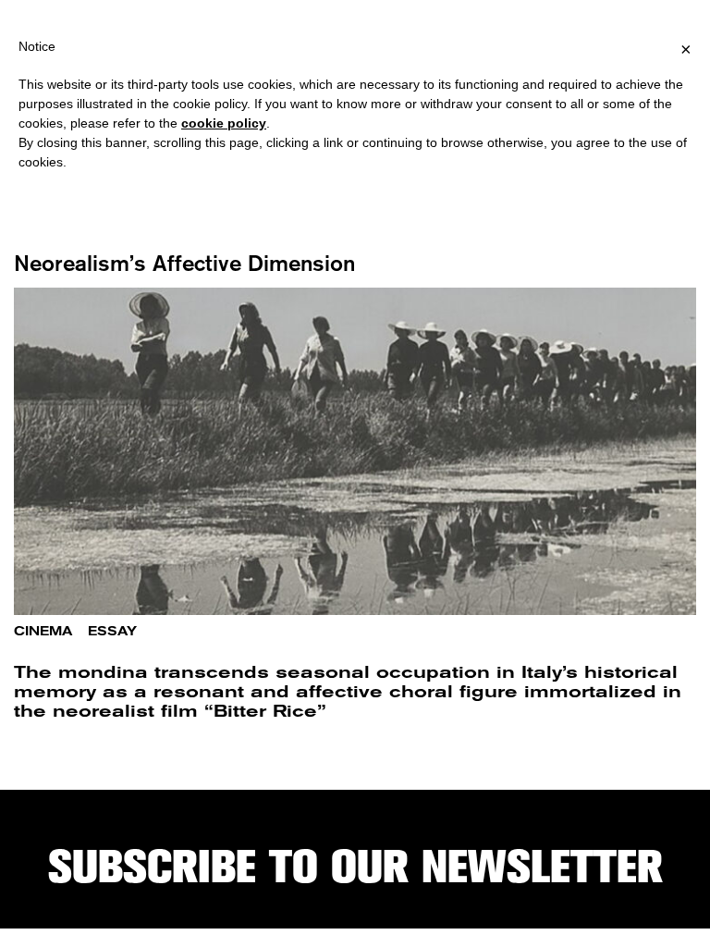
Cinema (43, 631)
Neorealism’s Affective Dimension (184, 263)
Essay (112, 631)
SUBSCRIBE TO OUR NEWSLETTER (355, 866)
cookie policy (223, 123)
